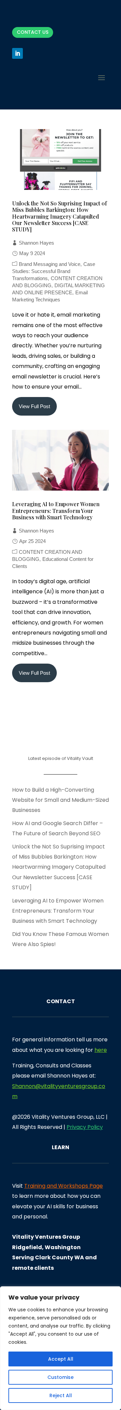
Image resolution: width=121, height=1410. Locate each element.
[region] (60, 1348)
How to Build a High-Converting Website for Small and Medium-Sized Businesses (60, 800)
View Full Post (34, 406)
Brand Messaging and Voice (49, 264)
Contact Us (32, 32)
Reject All (60, 1395)
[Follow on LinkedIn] (17, 53)
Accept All (60, 1359)
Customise (60, 1377)
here (100, 1050)
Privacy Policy (85, 1127)
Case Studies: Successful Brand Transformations (53, 271)
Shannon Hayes (36, 243)
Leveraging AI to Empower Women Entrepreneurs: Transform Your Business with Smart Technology (55, 510)
